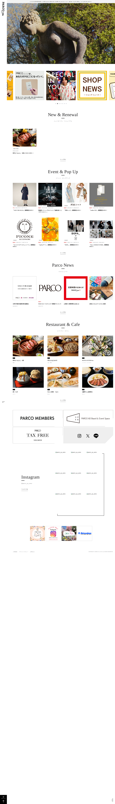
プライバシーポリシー (23, 551)
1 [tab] (55, 103)
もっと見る (63, 159)
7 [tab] (66, 103)
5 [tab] (62, 103)
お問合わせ (32, 551)
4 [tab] (60, 103)
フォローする (24, 489)
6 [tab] (64, 103)
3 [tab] (59, 103)
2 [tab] (57, 103)
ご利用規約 (15, 551)
